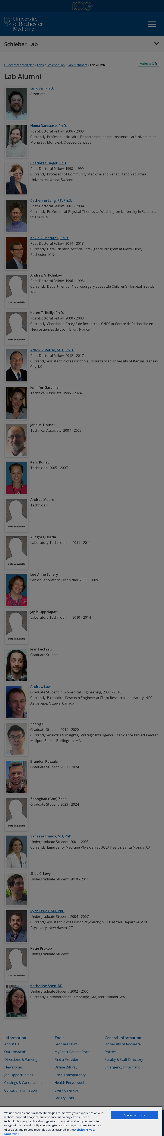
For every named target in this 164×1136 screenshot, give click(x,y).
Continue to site (134, 1115)
